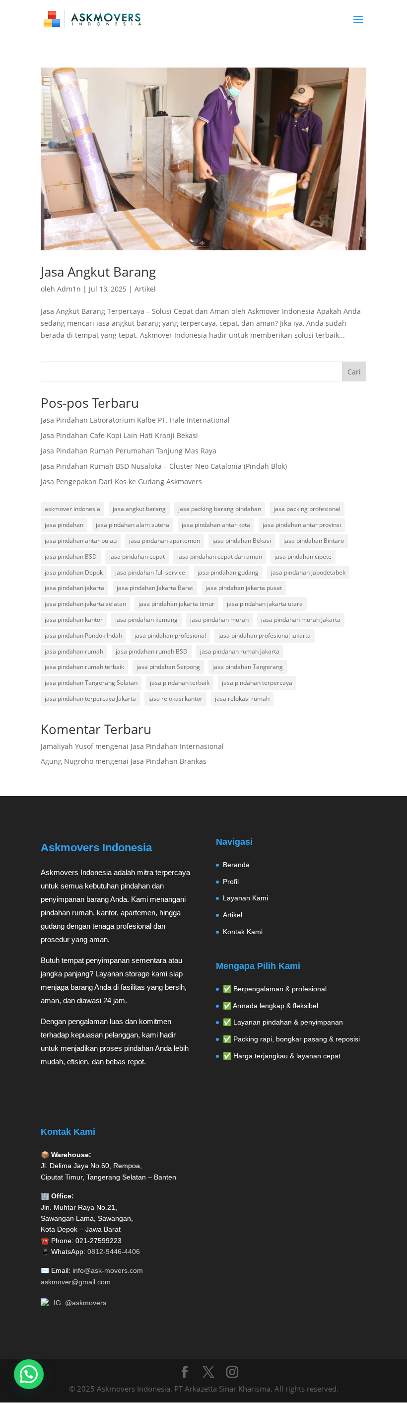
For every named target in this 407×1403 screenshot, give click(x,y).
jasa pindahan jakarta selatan (85, 603)
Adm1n (69, 289)
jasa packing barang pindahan (219, 509)
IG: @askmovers (80, 1303)
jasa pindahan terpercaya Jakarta (90, 698)
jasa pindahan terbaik (179, 682)
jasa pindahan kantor (74, 619)
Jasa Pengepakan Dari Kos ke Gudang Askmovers (121, 481)
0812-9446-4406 (113, 1251)
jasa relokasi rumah (242, 698)
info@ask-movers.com (107, 1270)
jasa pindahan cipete (303, 556)
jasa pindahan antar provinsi (302, 524)
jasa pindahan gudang (228, 572)
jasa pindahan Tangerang (247, 667)
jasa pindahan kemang (146, 619)
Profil (231, 882)
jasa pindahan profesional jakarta (264, 635)
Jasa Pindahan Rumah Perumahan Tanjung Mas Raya (128, 450)
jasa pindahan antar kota (216, 524)
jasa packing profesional (306, 509)
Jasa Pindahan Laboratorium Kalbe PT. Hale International (135, 420)
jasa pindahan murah (219, 619)
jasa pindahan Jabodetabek (308, 572)
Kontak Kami (243, 932)
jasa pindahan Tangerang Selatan (91, 682)
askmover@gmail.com (76, 1282)
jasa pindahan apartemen (164, 540)
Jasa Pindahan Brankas (168, 761)
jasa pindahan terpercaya (257, 682)
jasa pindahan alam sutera (132, 524)
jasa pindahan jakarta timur (176, 603)
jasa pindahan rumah (74, 651)
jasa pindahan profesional (170, 635)
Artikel (145, 289)
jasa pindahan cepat (137, 556)
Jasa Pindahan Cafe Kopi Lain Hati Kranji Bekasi (119, 435)
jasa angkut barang (139, 509)
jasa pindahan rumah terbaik (84, 667)
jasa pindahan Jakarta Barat (155, 588)
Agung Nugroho (67, 761)
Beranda (236, 865)
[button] (29, 1374)
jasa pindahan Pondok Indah (83, 635)
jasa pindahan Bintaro (313, 540)
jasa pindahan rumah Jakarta (239, 651)
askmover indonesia (72, 509)
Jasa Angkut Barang (98, 272)
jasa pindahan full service (150, 572)
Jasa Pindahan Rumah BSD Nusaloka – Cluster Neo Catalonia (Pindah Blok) (164, 466)
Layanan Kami (245, 898)
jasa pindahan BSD (71, 556)
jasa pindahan (64, 524)
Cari (354, 371)
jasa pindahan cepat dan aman (219, 556)
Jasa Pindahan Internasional (177, 746)
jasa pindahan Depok (74, 572)
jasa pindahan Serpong (168, 667)
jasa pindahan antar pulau (81, 540)
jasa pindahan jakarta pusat (243, 588)
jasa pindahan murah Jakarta (300, 619)
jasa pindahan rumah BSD (152, 651)
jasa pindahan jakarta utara (265, 603)
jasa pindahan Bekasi (241, 540)
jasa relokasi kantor (175, 698)
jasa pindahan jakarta (74, 588)
